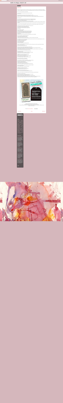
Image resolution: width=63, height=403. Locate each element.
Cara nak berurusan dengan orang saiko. (20, 141)
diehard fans (21, 121)
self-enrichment (20, 131)
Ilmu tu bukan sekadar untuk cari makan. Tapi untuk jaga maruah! (20, 153)
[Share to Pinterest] (37, 108)
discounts (18, 122)
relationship (19, 130)
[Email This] (34, 108)
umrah (22, 131)
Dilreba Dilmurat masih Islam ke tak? (20, 147)
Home (31, 111)
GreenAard (19, 124)
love (22, 125)
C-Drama (21, 120)
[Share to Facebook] (36, 108)
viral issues (21, 132)
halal (22, 124)
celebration (19, 121)
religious (22, 130)
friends (22, 123)
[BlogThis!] (35, 108)
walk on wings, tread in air (18, 2)
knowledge (19, 125)
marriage (19, 126)
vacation (19, 132)
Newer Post (19, 111)
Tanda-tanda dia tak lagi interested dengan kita (20, 136)
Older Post (43, 111)
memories (19, 127)
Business (19, 120)
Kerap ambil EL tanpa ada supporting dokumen (20, 159)
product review (19, 129)
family (20, 122)
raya (22, 129)
